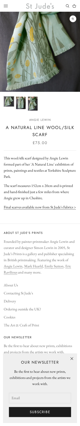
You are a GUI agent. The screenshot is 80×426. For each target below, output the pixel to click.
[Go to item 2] (21, 102)
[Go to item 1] (9, 101)
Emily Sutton (54, 266)
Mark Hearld (33, 266)
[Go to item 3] (33, 103)
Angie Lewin (40, 120)
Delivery (10, 301)
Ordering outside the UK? (22, 309)
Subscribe (40, 411)
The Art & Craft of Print (21, 325)
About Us (11, 285)
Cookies (9, 317)
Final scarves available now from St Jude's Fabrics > (40, 207)
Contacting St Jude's (18, 293)
